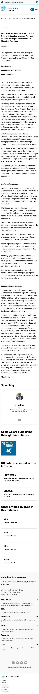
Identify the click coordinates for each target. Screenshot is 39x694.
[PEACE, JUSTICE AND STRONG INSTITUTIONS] (10, 448)
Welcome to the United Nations (13, 2)
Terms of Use (5, 691)
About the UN (6, 600)
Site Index (4, 689)
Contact (4, 680)
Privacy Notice (5, 687)
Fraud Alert (4, 685)
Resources (5, 635)
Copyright (4, 682)
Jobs (3, 644)
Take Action (5, 616)
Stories (3, 626)
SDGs (3, 609)
